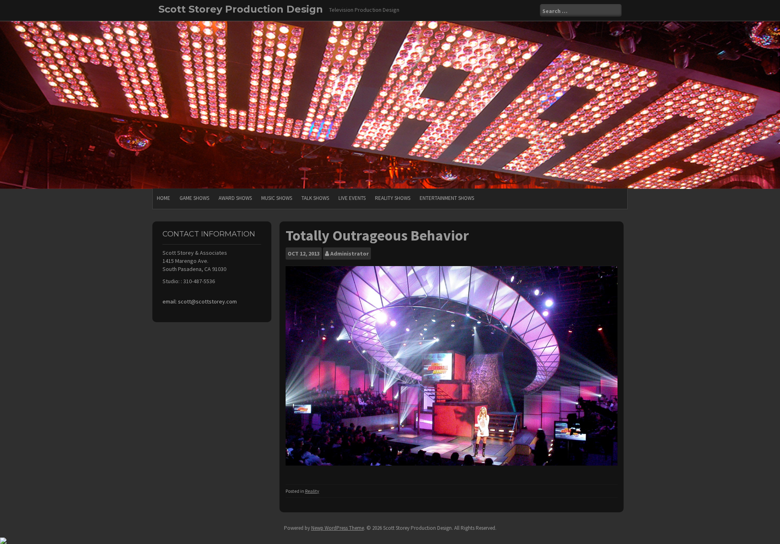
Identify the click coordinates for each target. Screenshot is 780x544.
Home (163, 198)
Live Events (352, 198)
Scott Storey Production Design (240, 9)
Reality (312, 491)
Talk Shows (315, 198)
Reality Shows (392, 198)
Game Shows (194, 198)
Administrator (349, 253)
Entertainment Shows (447, 198)
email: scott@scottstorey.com (199, 301)
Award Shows (235, 198)
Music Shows (276, 198)
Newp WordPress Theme (337, 527)
